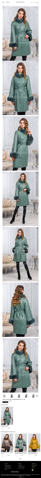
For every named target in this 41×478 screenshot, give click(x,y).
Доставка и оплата (21, 466)
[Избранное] (35, 2)
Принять (20, 476)
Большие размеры (8, 467)
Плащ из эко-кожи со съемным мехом (5, 426)
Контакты (33, 467)
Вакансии (33, 466)
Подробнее (28, 475)
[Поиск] (31, 2)
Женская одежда (6, 5)
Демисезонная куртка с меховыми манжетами (33, 453)
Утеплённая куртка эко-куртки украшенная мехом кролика (21, 453)
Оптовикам (20, 465)
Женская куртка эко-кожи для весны (7, 453)
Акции (6, 469)
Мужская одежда (8, 466)
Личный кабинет (34, 465)
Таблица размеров (21, 467)
